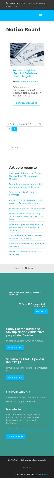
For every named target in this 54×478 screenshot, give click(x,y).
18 (14, 129)
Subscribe (14, 436)
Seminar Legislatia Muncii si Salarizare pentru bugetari (25, 73)
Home (17, 268)
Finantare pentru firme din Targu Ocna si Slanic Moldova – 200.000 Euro (26, 216)
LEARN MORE (15, 347)
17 (9, 129)
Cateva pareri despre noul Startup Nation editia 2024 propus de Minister (25, 176)
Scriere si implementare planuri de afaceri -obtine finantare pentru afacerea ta (26, 227)
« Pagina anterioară (17, 124)
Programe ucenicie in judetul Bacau (27, 208)
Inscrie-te (41, 311)
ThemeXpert (42, 474)
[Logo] (19, 15)
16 (40, 124)
